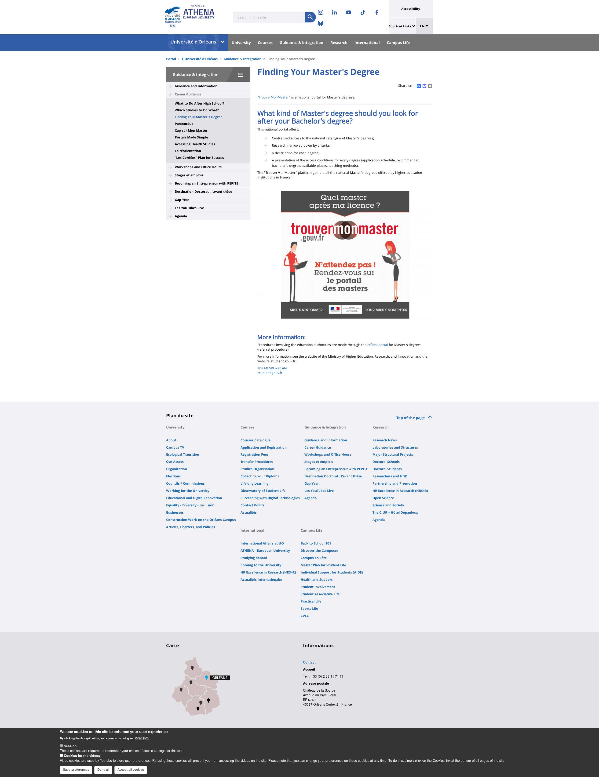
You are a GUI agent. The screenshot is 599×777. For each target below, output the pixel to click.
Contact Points (252, 505)
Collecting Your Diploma (260, 476)
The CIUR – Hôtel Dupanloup (395, 512)
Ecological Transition (182, 454)
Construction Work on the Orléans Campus (201, 519)
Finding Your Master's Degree (198, 117)
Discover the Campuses (319, 550)
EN (422, 26)
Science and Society (388, 505)
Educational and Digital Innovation (194, 498)
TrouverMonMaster (274, 97)
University (241, 42)
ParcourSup (184, 123)
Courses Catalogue (255, 440)
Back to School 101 (316, 543)
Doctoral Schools (386, 461)
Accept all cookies (130, 769)
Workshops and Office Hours (198, 167)
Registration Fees (254, 454)
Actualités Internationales (261, 579)
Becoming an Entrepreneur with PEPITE (206, 183)
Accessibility (410, 9)
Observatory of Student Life (263, 490)
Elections (173, 476)
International (367, 42)
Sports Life (309, 608)
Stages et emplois (189, 175)
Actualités (249, 512)
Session (70, 746)
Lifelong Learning (254, 483)
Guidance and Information (196, 86)
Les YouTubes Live (189, 208)
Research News (385, 440)
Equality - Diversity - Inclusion (190, 505)
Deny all (103, 769)
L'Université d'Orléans (200, 59)
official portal (377, 344)
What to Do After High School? (199, 103)
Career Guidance (188, 94)
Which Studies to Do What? (197, 110)
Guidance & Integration (301, 42)
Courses (265, 42)
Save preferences (76, 769)
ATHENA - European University (265, 550)
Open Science (383, 498)
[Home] (172, 13)
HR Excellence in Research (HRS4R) (400, 490)
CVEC (305, 616)
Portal (171, 59)
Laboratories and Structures (395, 447)
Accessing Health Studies (195, 144)
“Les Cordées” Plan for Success (199, 157)
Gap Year (182, 199)
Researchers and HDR (390, 476)
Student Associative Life (320, 594)
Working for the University (187, 490)
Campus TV (175, 447)
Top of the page (410, 417)
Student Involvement (318, 587)
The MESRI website (272, 368)
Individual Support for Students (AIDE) (332, 572)
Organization (176, 469)
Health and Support (316, 579)
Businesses (175, 512)
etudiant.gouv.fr (269, 372)
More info (142, 737)
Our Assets (175, 461)
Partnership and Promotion (395, 483)
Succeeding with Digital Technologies (270, 498)
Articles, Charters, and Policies (190, 527)
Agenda (181, 216)
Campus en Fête (314, 558)
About (171, 440)
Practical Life (311, 601)
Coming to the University (261, 565)
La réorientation (188, 150)
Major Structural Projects (393, 454)
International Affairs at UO (262, 543)
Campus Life (398, 42)
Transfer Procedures (257, 461)
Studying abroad (254, 558)
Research (338, 42)
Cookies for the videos (82, 755)
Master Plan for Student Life (323, 565)
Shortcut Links (400, 26)
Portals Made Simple (191, 137)
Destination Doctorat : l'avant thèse (203, 191)
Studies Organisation (257, 469)
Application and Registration (264, 447)
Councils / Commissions (185, 483)
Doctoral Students (387, 469)
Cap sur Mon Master (191, 130)
